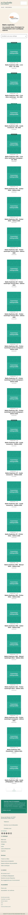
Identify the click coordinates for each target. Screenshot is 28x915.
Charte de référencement (6, 906)
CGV (2, 904)
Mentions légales (4, 901)
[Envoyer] (24, 810)
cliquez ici (21, 806)
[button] (14, 36)
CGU (2, 902)
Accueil (2, 7)
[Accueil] (6, 3)
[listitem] (2, 833)
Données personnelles (5, 897)
